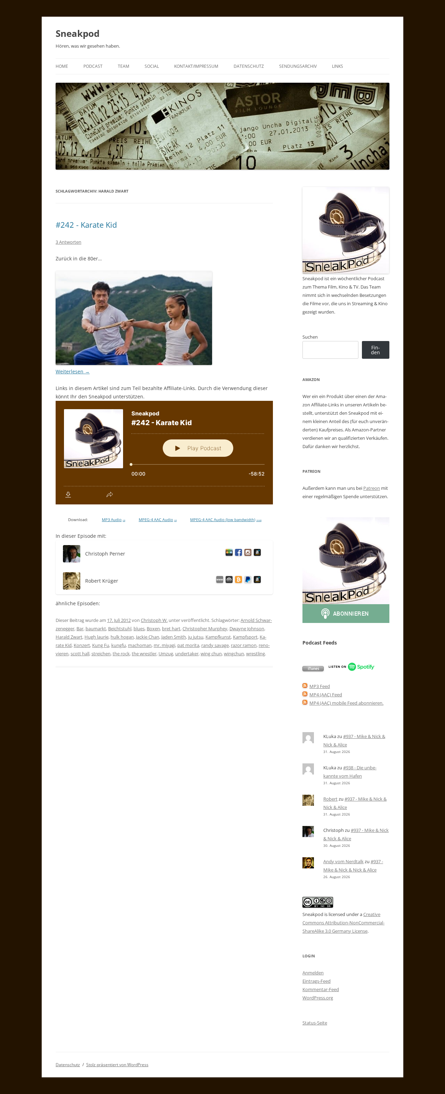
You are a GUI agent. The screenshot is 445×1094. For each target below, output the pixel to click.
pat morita (188, 645)
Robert (330, 799)
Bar (79, 628)
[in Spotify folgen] (351, 669)
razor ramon (244, 645)
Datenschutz (249, 66)
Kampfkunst (218, 637)
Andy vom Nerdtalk (343, 861)
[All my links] (218, 580)
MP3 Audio (113, 519)
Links (337, 66)
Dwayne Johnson (246, 628)
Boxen (153, 628)
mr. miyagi (164, 645)
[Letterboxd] (228, 553)
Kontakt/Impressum (196, 66)
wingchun (234, 653)
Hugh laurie (96, 637)
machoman (140, 645)
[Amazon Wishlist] (256, 553)
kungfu (118, 645)
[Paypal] (246, 580)
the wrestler (144, 653)
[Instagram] (246, 553)
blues (139, 628)
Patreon (371, 488)
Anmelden (313, 973)
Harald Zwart (69, 637)
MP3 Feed (319, 686)
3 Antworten (68, 242)
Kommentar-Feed (320, 989)
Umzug (166, 653)
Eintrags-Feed (316, 981)
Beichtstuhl (119, 628)
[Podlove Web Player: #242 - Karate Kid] (164, 452)
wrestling (255, 653)
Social (152, 66)
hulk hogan (122, 637)
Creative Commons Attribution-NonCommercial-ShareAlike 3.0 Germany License (343, 922)
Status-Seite (314, 1023)
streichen (101, 653)
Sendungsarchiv (298, 66)
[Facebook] (237, 553)
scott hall (80, 653)
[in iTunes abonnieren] (313, 669)
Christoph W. (154, 620)
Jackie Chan (147, 637)
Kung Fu (100, 645)
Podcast (93, 66)
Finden (375, 350)
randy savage (215, 645)
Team (123, 66)
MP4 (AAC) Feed (325, 694)
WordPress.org (317, 998)
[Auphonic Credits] (228, 580)
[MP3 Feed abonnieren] (304, 686)
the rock (121, 653)
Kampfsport (245, 637)
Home (62, 66)
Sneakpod (77, 33)
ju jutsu (195, 637)
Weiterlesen (73, 371)
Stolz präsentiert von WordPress (117, 1065)
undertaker (187, 653)
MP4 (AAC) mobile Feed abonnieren (345, 703)
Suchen (310, 337)
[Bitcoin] (237, 580)
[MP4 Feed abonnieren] (304, 694)
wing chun (211, 653)
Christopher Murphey (205, 628)
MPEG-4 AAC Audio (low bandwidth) (225, 519)
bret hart (171, 628)
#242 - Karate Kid (86, 224)
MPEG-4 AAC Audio (158, 519)
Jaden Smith (173, 637)
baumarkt (96, 628)
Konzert (82, 645)
